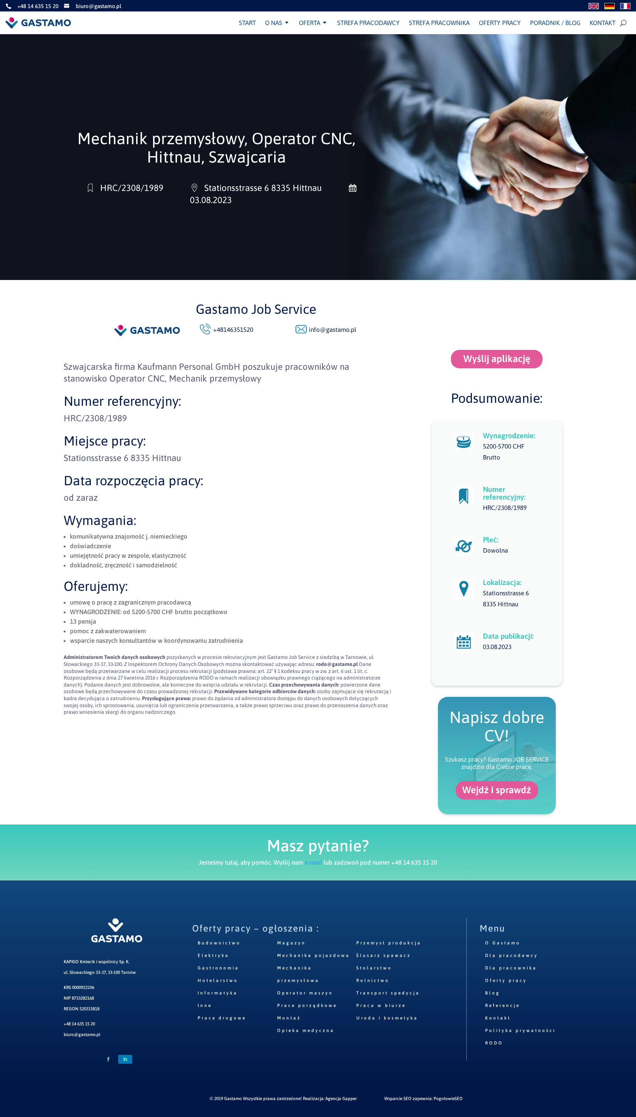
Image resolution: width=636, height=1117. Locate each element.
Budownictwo (219, 943)
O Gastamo (502, 943)
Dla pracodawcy (511, 955)
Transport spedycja (388, 993)
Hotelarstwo (218, 980)
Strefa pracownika (439, 23)
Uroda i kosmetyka (387, 1018)
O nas (273, 23)
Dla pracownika (511, 968)
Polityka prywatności (520, 1030)
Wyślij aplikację (496, 358)
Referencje (502, 1005)
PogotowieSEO (448, 1098)
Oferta (309, 23)
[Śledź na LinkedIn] (125, 1059)
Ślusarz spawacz (383, 955)
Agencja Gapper (341, 1098)
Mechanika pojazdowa (313, 955)
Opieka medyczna (306, 1030)
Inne (205, 1005)
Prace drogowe (222, 1018)
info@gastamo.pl (332, 329)
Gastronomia (218, 968)
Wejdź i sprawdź (496, 789)
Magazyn (291, 943)
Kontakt (602, 23)
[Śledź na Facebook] (108, 1059)
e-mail (313, 862)
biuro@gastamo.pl (82, 1034)
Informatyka (218, 993)
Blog (492, 993)
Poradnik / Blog (555, 23)
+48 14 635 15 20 (79, 1023)
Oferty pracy (500, 23)
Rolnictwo (372, 980)
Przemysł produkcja (388, 943)
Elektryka (213, 955)
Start (247, 23)
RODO (494, 1043)
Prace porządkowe (307, 1005)
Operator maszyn (305, 993)
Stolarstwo (374, 968)
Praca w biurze (381, 1005)
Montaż (289, 1018)
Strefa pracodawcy (368, 23)
